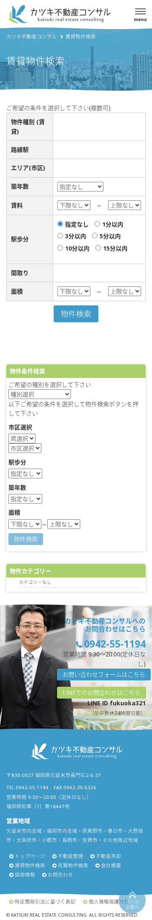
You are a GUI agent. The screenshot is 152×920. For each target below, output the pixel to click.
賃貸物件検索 (30, 865)
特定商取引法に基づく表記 (45, 901)
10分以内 (77, 248)
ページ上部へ (132, 904)
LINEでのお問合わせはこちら (101, 692)
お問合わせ (60, 874)
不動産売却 (108, 856)
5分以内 (110, 236)
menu (140, 19)
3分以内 (75, 236)
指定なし (77, 224)
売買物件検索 (73, 865)
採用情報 (25, 874)
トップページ (30, 856)
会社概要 (111, 865)
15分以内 (115, 248)
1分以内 (112, 224)
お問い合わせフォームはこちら (103, 674)
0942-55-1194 (115, 643)
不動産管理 (70, 856)
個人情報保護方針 (109, 901)
